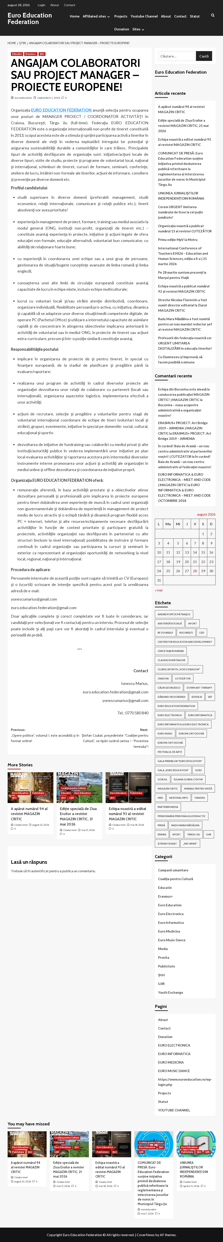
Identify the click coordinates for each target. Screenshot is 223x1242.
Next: (115, 738)
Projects (120, 16)
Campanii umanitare (173, 870)
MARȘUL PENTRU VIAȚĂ (198, 788)
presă (161, 825)
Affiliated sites (94, 16)
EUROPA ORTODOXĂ (191, 733)
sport (176, 834)
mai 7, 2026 (147, 1213)
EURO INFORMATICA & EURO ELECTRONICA (183, 724)
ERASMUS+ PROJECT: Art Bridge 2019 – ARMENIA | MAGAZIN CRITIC (183, 428)
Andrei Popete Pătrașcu (174, 614)
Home (74, 16)
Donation (121, 29)
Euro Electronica (171, 914)
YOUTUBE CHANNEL (174, 1110)
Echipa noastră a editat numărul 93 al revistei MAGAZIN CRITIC (127, 814)
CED (201, 632)
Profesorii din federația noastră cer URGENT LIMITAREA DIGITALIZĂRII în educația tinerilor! (185, 343)
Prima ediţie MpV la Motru (178, 240)
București (186, 632)
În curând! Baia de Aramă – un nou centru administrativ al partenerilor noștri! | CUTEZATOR (185, 451)
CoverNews (146, 1235)
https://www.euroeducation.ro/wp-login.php (185, 1082)
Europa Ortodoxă (170, 742)
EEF (210, 696)
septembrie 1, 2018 (48, 97)
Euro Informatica (171, 922)
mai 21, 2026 (88, 830)
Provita (163, 957)
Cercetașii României (171, 651)
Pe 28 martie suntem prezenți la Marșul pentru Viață (182, 275)
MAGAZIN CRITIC (168, 788)
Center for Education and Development (185, 641)
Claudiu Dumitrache (171, 660)
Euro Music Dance (172, 940)
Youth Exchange (170, 992)
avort (192, 623)
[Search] (213, 15)
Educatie (17, 53)
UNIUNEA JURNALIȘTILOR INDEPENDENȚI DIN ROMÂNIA (181, 195)
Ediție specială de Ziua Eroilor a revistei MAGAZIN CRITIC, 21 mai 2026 (183, 125)
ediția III (197, 696)
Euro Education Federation (30, 18)
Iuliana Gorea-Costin (188, 779)
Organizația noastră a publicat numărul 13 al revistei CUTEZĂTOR (185, 228)
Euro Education (20, 793)
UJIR (71, 797)
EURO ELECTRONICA (170, 715)
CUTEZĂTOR (183, 678)
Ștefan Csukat (167, 843)
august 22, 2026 (40, 824)
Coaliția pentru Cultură (73, 788)
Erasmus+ (30, 53)
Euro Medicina (169, 931)
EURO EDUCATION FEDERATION (61, 110)
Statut (195, 16)
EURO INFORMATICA (200, 715)
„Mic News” (190, 843)
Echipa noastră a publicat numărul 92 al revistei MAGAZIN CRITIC (183, 288)
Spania (162, 834)
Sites (136, 29)
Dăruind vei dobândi (171, 696)
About (54, 5)
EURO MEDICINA (171, 1062)
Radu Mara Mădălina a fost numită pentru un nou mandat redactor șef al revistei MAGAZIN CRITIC (185, 324)
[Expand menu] (108, 17)
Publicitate (38, 793)
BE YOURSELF (165, 632)
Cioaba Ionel (20, 825)
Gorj (198, 770)
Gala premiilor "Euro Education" (180, 761)
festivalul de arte (170, 751)
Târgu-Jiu (193, 834)
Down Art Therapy (199, 687)
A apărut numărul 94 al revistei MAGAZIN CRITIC (29, 814)
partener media (168, 806)
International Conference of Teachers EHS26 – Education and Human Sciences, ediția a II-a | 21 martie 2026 (183, 256)
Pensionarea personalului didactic (182, 816)
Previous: (45, 735)
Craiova (163, 678)
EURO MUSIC (165, 733)
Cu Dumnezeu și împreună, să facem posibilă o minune (180, 359)
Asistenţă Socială (170, 623)
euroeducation (23, 97)
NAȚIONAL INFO (178, 797)
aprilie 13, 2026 (191, 1186)
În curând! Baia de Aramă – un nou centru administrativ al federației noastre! (184, 461)
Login (41, 5)
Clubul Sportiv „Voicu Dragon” (179, 669)
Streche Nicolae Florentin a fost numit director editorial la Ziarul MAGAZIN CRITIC (182, 305)
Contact (69, 5)
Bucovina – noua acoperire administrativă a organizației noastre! (179, 410)
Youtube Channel (144, 16)
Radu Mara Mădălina (185, 825)
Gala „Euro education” (173, 770)
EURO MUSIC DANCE (174, 1071)
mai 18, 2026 (137, 824)
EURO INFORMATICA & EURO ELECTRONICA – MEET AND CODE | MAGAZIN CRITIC (184, 479)
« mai (158, 590)
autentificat (40, 871)
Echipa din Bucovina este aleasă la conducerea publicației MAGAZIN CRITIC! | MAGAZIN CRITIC (184, 394)
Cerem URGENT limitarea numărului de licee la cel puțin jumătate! (180, 212)
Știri (42, 53)
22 (203, 562)
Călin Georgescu (169, 687)
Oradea (199, 797)
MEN (160, 797)
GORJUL (162, 779)
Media (163, 949)
